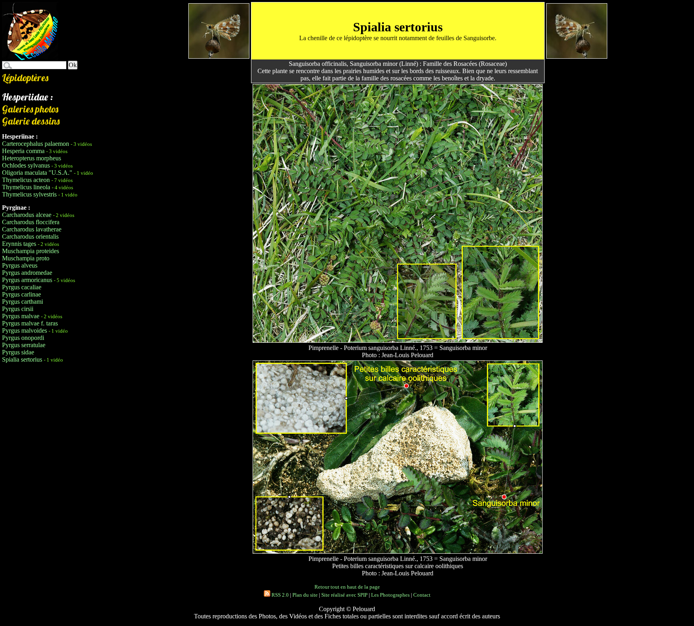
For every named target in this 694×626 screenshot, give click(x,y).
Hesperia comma (23, 150)
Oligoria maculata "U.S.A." (37, 172)
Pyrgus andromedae (27, 272)
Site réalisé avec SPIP (344, 595)
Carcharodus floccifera (30, 222)
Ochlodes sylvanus (26, 165)
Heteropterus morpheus (31, 158)
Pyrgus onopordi (23, 337)
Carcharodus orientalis (30, 236)
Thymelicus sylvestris (29, 194)
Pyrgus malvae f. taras (30, 323)
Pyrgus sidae (18, 352)
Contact (422, 595)
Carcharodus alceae (26, 214)
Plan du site (305, 595)
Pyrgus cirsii (17, 308)
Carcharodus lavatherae (31, 229)
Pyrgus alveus (19, 265)
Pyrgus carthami (22, 301)
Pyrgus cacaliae (21, 287)
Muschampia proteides (30, 251)
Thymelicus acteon (26, 179)
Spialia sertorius (22, 359)
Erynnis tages (19, 243)
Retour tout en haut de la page (347, 587)
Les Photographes (390, 595)
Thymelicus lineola (26, 187)
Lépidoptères (25, 78)
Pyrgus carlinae (21, 294)
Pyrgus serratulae (23, 345)
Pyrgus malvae (20, 316)
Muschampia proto (25, 258)
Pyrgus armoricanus (27, 279)
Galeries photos (30, 109)
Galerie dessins (31, 121)
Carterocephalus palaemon (35, 143)
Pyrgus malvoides (24, 330)
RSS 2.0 (279, 595)
